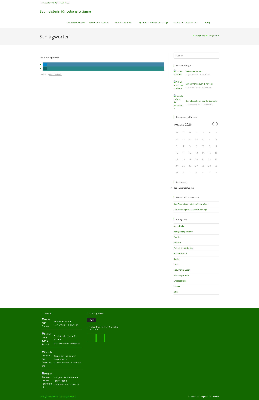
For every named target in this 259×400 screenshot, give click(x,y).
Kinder (176, 259)
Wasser (177, 286)
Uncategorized (180, 280)
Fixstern (177, 242)
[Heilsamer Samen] (179, 73)
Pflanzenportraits (181, 275)
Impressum (206, 396)
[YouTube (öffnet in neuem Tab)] (211, 2)
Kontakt (216, 396)
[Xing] (91, 338)
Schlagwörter (213, 35)
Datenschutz (193, 396)
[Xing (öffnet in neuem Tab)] (215, 2)
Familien (177, 237)
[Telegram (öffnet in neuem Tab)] (218, 2)
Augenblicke (179, 226)
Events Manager (55, 74)
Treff (91, 320)
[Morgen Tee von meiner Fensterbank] (47, 380)
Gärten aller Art (180, 253)
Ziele (176, 291)
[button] (45, 64)
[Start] (191, 35)
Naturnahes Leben (182, 269)
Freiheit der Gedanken (183, 248)
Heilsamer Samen (194, 71)
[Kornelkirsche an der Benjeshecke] (179, 102)
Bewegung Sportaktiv (183, 231)
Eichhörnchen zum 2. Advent (199, 83)
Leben (176, 264)
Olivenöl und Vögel (199, 204)
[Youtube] (100, 338)
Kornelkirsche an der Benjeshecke (201, 101)
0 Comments (205, 75)
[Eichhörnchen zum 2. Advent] (179, 85)
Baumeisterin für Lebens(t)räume (65, 11)
